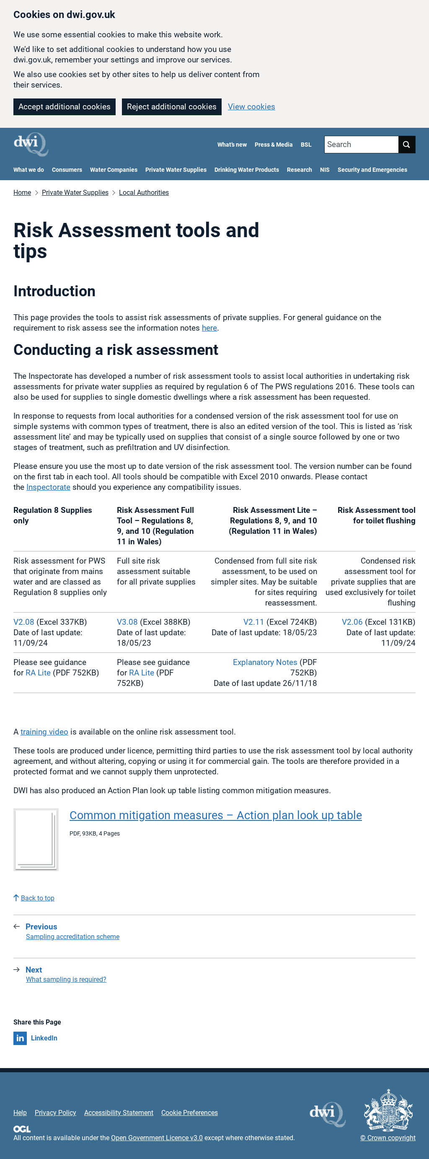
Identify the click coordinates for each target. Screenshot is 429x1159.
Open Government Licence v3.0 (157, 1138)
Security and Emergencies (372, 169)
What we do (28, 169)
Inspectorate (48, 487)
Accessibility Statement (118, 1113)
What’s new (232, 144)
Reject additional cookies (172, 106)
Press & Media (274, 144)
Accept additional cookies (64, 106)
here (209, 328)
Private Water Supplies (176, 169)
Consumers (67, 169)
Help (20, 1113)
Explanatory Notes (265, 662)
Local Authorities (144, 193)
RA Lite (38, 673)
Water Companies (113, 169)
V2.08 (23, 622)
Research (299, 169)
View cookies (251, 107)
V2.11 (253, 622)
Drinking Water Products (246, 169)
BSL (306, 144)
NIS (325, 169)
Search (339, 144)
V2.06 (352, 622)
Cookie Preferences (189, 1113)
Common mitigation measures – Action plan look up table (216, 815)
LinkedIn (44, 1038)
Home (22, 193)
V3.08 (127, 622)
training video (44, 732)
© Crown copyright (388, 1138)
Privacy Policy (55, 1113)
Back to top (37, 898)
